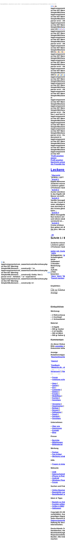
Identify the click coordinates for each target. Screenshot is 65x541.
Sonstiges (56, 400)
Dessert (55, 410)
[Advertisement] (14, 2)
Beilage (55, 408)
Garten (55, 385)
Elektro (55, 392)
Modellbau (56, 396)
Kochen (55, 398)
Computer (56, 390)
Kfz (53, 387)
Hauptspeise (57, 406)
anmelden (59, 346)
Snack (55, 414)
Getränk (55, 416)
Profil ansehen (57, 160)
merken (60, 278)
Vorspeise (56, 404)
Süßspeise (56, 412)
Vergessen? (56, 371)
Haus (54, 383)
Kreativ (55, 394)
